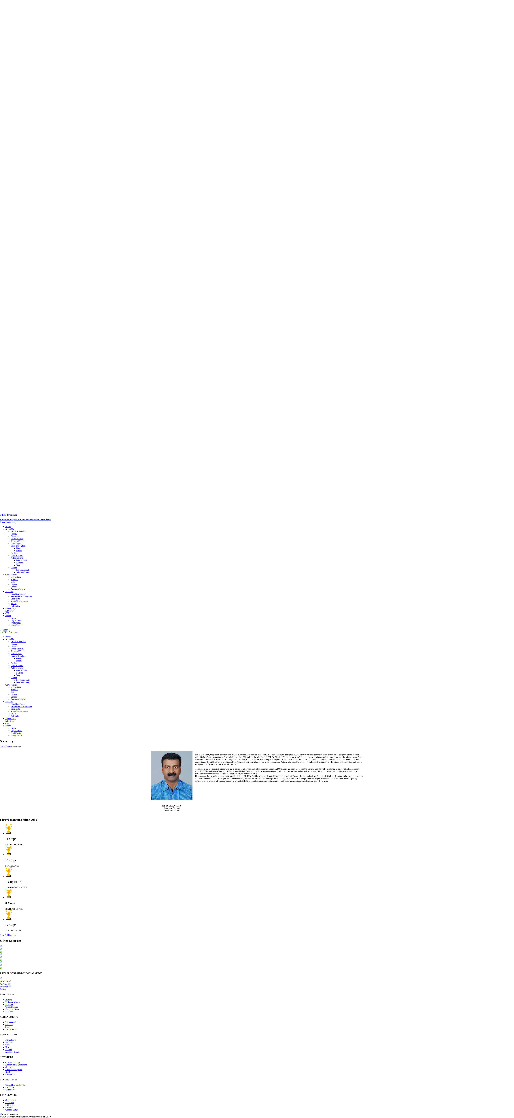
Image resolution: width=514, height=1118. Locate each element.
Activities (9, 591)
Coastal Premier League (15, 1085)
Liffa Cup (9, 611)
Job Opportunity (23, 570)
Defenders (9, 1102)
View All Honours (8, 935)
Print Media (16, 623)
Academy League (18, 589)
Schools (14, 587)
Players (19, 548)
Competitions (11, 575)
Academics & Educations (21, 596)
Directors (14, 536)
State (18, 565)
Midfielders (10, 1105)
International (21, 560)
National (19, 563)
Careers (14, 567)
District (14, 584)
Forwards (9, 1107)
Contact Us (10, 522)
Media (8, 615)
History (14, 534)
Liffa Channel (16, 625)
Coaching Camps (18, 594)
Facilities (14, 553)
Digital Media (16, 620)
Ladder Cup (10, 608)
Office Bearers (17, 538)
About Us (9, 529)
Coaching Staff (11, 1110)
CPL (7, 613)
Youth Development (19, 601)
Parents (19, 551)
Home (2, 522)
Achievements (17, 558)
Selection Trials (22, 572)
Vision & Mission (18, 531)
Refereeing (15, 606)
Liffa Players (16, 543)
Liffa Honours (17, 555)
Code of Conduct (18, 546)
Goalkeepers (10, 1100)
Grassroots (15, 599)
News (13, 618)
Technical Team (17, 541)
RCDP (13, 603)
